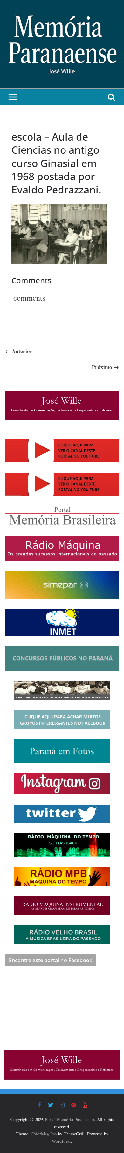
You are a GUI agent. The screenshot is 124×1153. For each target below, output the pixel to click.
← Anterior (18, 351)
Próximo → (105, 367)
